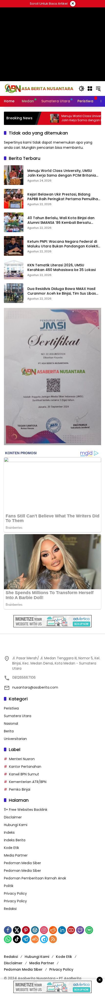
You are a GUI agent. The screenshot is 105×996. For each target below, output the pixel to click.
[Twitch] (80, 930)
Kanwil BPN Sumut (24, 774)
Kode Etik (11, 847)
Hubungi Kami (15, 824)
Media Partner (16, 855)
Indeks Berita (14, 840)
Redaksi (10, 908)
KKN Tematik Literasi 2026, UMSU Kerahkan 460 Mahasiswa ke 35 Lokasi (61, 267)
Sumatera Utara (17, 715)
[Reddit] (53, 930)
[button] (81, 88)
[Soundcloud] (35, 939)
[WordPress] (35, 930)
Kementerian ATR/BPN (27, 781)
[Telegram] (26, 939)
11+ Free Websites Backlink (25, 809)
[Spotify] (89, 930)
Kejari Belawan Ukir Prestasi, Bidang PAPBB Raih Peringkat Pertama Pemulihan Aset (63, 197)
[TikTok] (17, 939)
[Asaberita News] (39, 88)
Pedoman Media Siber (22, 862)
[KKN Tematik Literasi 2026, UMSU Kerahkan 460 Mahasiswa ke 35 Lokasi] (13, 269)
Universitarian (15, 738)
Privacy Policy (15, 893)
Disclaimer (13, 817)
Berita (9, 731)
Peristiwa (11, 708)
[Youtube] (71, 930)
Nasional (11, 723)
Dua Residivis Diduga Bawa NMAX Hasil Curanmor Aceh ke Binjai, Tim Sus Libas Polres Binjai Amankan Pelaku (61, 291)
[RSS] (53, 939)
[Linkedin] (62, 930)
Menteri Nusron (22, 758)
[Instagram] (44, 930)
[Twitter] (17, 930)
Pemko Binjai (19, 789)
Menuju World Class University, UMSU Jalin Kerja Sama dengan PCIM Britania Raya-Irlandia (61, 173)
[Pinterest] (26, 930)
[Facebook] (8, 930)
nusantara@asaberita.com (35, 687)
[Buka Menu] (90, 88)
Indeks (9, 832)
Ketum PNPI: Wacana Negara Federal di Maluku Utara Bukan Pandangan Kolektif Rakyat (63, 244)
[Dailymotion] (44, 939)
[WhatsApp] (8, 939)
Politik (8, 885)
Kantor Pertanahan (25, 766)
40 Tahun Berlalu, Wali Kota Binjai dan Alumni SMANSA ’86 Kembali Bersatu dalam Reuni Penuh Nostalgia (60, 220)
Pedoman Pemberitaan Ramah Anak (35, 878)
